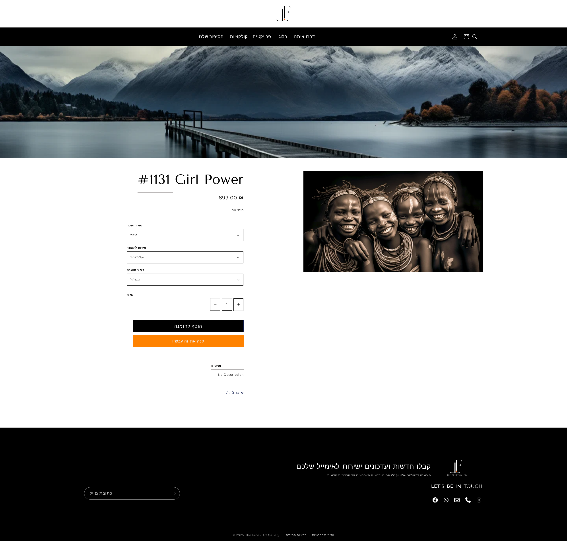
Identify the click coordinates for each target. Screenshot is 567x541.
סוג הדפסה (134, 225)
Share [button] (238, 392)
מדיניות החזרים (296, 535)
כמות (130, 294)
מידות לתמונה (136, 247)
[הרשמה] (174, 493)
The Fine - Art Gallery (262, 535)
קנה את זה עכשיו (188, 341)
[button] (238, 37)
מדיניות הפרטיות (323, 535)
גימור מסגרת (135, 270)
